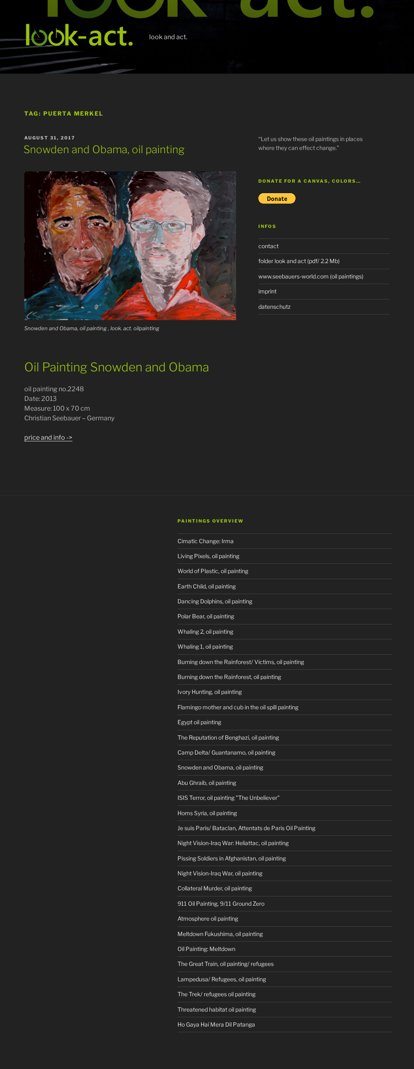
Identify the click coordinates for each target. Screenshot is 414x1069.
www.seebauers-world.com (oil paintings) (310, 276)
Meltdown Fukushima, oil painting (220, 933)
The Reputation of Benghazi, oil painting (228, 737)
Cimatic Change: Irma (205, 541)
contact (268, 245)
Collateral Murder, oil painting (214, 888)
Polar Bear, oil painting (205, 616)
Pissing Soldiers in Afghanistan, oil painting (231, 858)
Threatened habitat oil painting (216, 1009)
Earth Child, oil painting (206, 586)
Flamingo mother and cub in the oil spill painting (237, 707)
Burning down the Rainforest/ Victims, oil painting (240, 661)
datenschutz (274, 306)
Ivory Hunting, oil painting (209, 691)
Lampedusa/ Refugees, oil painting (221, 979)
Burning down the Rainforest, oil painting (229, 676)
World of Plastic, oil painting (212, 570)
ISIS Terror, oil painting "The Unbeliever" (228, 797)
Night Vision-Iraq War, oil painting (219, 873)
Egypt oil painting (199, 722)
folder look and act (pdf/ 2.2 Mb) (299, 260)
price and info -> (48, 437)
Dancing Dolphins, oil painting (214, 601)
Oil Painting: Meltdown (206, 948)
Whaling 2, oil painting (205, 631)
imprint (267, 291)
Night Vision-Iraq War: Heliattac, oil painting (233, 842)
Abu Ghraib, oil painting (206, 782)
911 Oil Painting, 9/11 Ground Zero (220, 903)
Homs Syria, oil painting (207, 813)
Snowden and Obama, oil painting (103, 149)
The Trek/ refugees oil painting (216, 994)
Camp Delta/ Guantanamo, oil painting (226, 752)
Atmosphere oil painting (207, 918)
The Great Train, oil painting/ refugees (225, 963)
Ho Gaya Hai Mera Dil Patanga (216, 1024)
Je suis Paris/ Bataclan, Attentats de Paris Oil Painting (246, 827)
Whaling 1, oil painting (205, 646)
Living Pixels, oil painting (208, 555)
